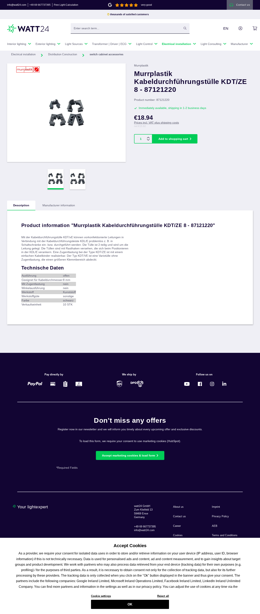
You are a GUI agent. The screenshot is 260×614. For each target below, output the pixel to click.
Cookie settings (101, 596)
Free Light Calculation (66, 4)
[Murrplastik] (28, 69)
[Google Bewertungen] (110, 4)
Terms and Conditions (224, 535)
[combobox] (126, 28)
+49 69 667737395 (40, 4)
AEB (214, 526)
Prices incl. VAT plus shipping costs (156, 122)
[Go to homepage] (28, 28)
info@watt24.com (16, 4)
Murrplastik (141, 65)
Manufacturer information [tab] (58, 205)
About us (178, 506)
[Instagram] (212, 384)
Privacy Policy (220, 516)
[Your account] (235, 28)
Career (177, 526)
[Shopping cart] (250, 28)
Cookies (178, 535)
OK (130, 604)
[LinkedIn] (224, 384)
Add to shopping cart (173, 138)
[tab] (21, 205)
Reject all (163, 596)
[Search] (185, 28)
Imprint (216, 506)
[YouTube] (187, 384)
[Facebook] (200, 384)
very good (146, 4)
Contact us (179, 516)
